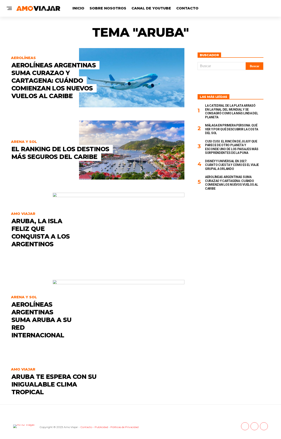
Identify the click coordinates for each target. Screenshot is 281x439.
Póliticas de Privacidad (124, 427)
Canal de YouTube (151, 8)
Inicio (78, 8)
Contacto (187, 8)
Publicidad (101, 427)
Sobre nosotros (108, 8)
